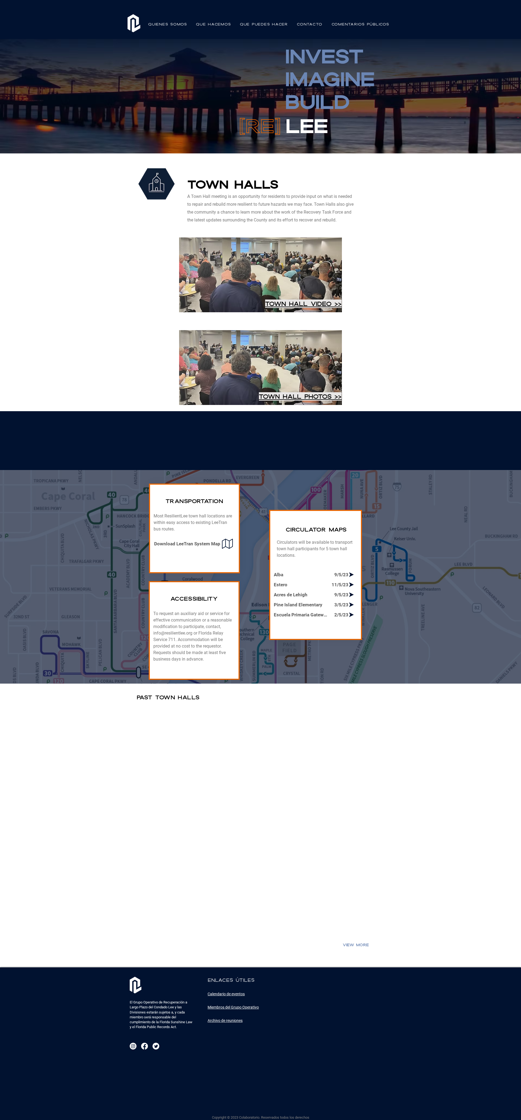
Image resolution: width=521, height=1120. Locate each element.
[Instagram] (133, 1046)
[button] (168, 24)
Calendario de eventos (226, 994)
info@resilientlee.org (172, 633)
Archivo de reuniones (225, 1020)
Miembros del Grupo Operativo (233, 1007)
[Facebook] (144, 1046)
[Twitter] (156, 1046)
